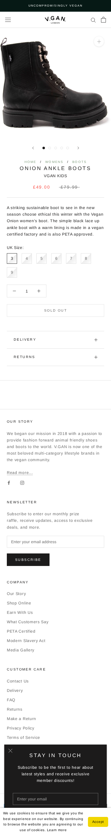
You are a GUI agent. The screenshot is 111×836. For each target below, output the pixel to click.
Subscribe (28, 560)
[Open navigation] (8, 19)
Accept (98, 822)
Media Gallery (20, 650)
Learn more (57, 830)
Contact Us (18, 681)
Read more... (20, 472)
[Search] (93, 19)
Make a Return (21, 718)
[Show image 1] (43, 148)
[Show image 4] (61, 148)
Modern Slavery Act (26, 640)
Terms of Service (23, 737)
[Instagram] (22, 482)
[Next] (78, 148)
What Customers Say (28, 622)
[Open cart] (103, 20)
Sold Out (55, 310)
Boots (79, 161)
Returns (24, 357)
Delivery (25, 340)
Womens (54, 161)
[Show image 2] (49, 148)
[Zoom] (99, 41)
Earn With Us (20, 612)
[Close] (10, 751)
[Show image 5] (67, 148)
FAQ (11, 700)
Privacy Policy (20, 728)
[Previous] (33, 148)
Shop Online (19, 603)
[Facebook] (9, 482)
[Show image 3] (55, 148)
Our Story (16, 593)
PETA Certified (21, 631)
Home (30, 161)
